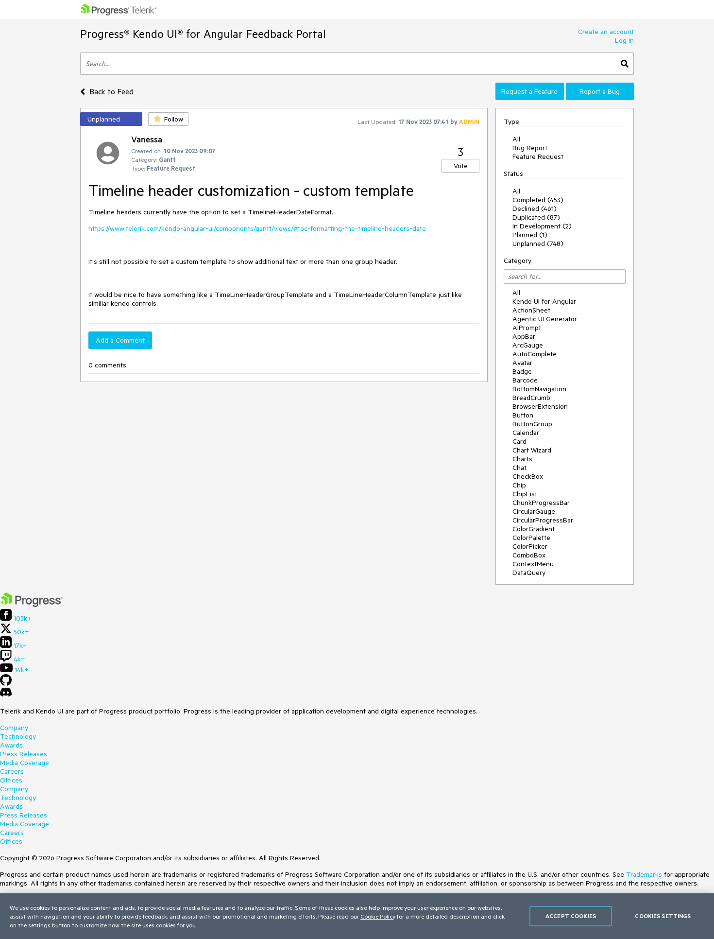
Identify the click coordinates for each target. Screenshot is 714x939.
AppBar (523, 336)
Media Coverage (24, 762)
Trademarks (644, 874)
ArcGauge (527, 345)
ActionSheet (531, 310)
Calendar (525, 432)
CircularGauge (533, 511)
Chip (519, 485)
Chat (519, 467)
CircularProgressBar (542, 520)
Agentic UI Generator (544, 318)
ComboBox (528, 555)
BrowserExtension (540, 406)
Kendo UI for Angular (544, 301)
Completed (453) (537, 199)
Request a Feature (529, 91)
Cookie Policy (377, 916)
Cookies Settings (663, 916)
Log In (624, 40)
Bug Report (529, 147)
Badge (522, 371)
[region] (357, 916)
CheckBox (527, 476)
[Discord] (6, 694)
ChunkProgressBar (541, 502)
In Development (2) (542, 226)
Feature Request (537, 156)
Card (519, 441)
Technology (18, 736)
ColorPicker (529, 546)
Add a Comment (120, 340)
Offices (11, 780)
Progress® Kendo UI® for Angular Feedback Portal (203, 34)
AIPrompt (526, 327)
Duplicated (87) (536, 217)
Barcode (525, 380)
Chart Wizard (531, 450)
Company (14, 727)
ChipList (524, 493)
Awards (11, 745)
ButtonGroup (532, 423)
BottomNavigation (539, 388)
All (516, 139)
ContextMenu (533, 563)
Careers (12, 771)
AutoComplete (534, 353)
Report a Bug (599, 91)
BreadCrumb (531, 397)
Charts (522, 458)
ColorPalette (531, 537)
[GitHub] (6, 683)
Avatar (522, 362)
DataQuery (528, 572)
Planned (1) (529, 234)
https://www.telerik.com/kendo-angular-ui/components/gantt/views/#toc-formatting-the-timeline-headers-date (257, 228)
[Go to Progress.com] (31, 604)
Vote (461, 165)
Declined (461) (534, 208)
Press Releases (23, 753)
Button (522, 415)
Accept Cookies (570, 916)
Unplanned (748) (537, 243)
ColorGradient (533, 528)
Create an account (606, 31)
